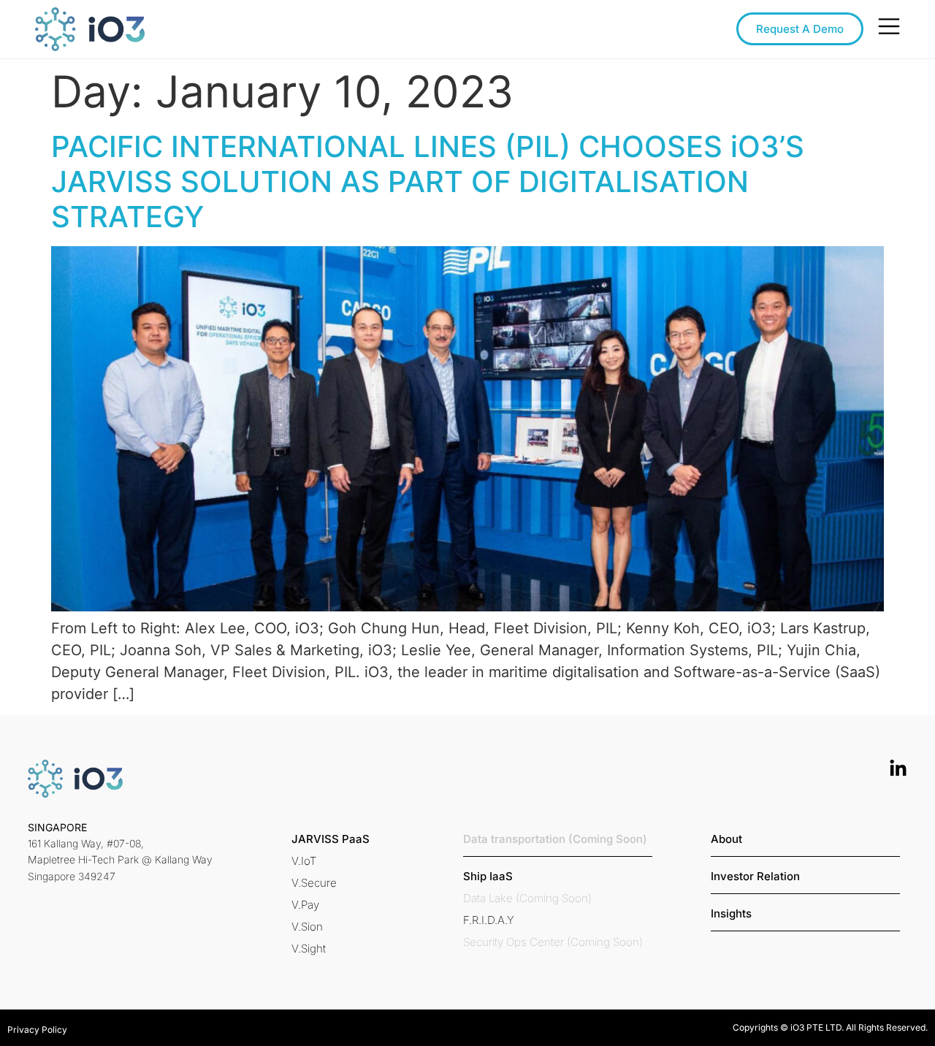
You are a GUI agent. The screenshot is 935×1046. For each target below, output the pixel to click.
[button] (330, 838)
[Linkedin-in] (898, 769)
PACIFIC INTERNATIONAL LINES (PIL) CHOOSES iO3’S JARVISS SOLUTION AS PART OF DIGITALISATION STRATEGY (427, 181)
